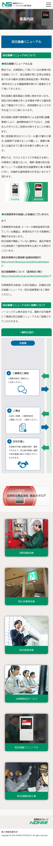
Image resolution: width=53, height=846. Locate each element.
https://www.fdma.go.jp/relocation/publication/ (25, 261)
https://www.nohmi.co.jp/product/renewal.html (25, 276)
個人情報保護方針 (9, 832)
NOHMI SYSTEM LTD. (24, 835)
